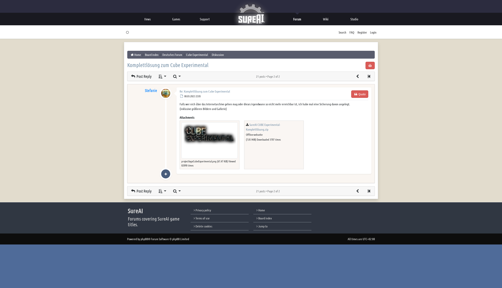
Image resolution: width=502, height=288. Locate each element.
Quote (362, 94)
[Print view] (370, 65)
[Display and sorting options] (162, 76)
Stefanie (151, 90)
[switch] (127, 32)
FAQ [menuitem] (351, 32)
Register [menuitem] (362, 32)
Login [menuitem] (373, 32)
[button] (369, 76)
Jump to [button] (262, 226)
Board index (265, 218)
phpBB (144, 239)
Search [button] (342, 32)
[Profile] (165, 97)
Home (261, 210)
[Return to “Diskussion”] (357, 76)
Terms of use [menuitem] (202, 218)
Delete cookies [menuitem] (203, 226)
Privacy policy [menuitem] (203, 210)
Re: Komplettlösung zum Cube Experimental (205, 91)
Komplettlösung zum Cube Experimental (167, 65)
